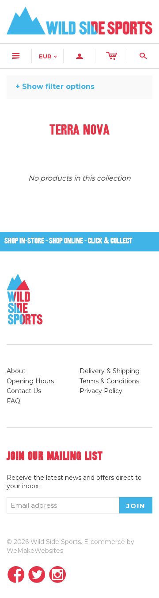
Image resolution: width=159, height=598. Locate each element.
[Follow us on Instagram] (57, 575)
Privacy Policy (101, 391)
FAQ (13, 401)
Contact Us (24, 391)
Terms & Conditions (109, 381)
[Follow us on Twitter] (36, 575)
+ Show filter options (55, 86)
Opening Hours (30, 381)
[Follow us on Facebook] (16, 575)
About (16, 371)
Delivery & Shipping (110, 371)
